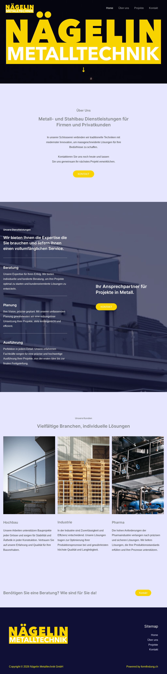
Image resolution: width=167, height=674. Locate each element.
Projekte (153, 644)
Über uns (152, 640)
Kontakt (153, 649)
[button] (143, 593)
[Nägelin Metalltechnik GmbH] (20, 8)
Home (154, 635)
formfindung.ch (149, 666)
